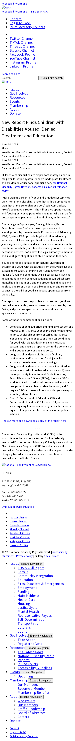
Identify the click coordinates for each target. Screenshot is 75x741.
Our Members (28, 684)
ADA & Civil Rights (31, 567)
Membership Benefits (34, 692)
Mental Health (28, 611)
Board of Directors (32, 712)
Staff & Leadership (31, 708)
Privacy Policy (24, 556)
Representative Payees (35, 615)
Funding (24, 591)
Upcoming (25, 676)
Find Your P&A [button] (39, 11)
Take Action (26, 639)
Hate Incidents (29, 595)
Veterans (24, 627)
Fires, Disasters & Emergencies (41, 583)
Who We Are (26, 701)
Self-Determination (32, 619)
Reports (24, 660)
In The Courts (28, 664)
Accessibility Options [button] (14, 3)
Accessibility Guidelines (35, 668)
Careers (23, 716)
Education (25, 579)
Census (23, 571)
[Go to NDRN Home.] (6, 7)
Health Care (26, 599)
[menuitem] (41, 19)
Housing (24, 603)
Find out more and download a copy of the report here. (34, 421)
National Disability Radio (36, 656)
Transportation (29, 623)
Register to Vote (30, 643)
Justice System (29, 607)
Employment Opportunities (18, 506)
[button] (11, 74)
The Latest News (30, 652)
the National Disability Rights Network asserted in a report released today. (34, 187)
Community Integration (35, 575)
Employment (27, 587)
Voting (22, 631)
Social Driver (51, 556)
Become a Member (32, 688)
